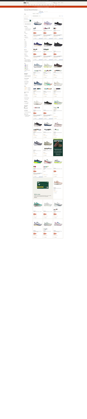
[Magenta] (35, 166)
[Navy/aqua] (57, 70)
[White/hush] (41, 70)
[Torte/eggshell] (59, 70)
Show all (25, 47)
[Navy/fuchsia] (45, 28)
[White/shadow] (50, 148)
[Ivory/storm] (46, 129)
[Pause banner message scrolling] (54, 6)
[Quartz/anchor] (36, 88)
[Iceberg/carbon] (46, 49)
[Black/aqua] (58, 107)
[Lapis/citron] (48, 49)
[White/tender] (45, 70)
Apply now (35, 197)
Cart (62, 2)
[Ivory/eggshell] (55, 88)
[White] (34, 107)
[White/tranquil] (45, 166)
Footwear (28, 8)
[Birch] (38, 70)
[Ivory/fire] (48, 88)
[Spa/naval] (55, 129)
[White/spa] (46, 70)
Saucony (25, 8)
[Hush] (61, 70)
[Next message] (53, 6)
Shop (28, 2)
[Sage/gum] (46, 148)
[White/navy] (39, 129)
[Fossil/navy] (47, 148)
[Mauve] (36, 107)
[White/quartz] (51, 129)
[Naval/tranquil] (39, 88)
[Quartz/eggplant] (56, 88)
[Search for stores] (30, 20)
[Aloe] (48, 28)
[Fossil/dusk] (34, 28)
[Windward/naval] (34, 88)
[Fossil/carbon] (45, 148)
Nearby (30, 19)
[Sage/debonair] (40, 88)
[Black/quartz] (36, 129)
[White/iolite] (56, 129)
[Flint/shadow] (47, 129)
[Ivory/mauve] (48, 70)
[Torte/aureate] (47, 70)
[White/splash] (54, 107)
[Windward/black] (51, 148)
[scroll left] (33, 70)
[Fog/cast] (60, 70)
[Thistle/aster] (46, 229)
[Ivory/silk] (54, 129)
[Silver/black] (35, 129)
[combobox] (44, 2)
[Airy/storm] (45, 229)
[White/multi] (45, 88)
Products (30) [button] (41, 11)
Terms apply (46, 196)
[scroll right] (41, 70)
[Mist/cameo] (44, 229)
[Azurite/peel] (34, 49)
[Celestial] (34, 70)
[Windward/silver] (47, 88)
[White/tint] (36, 70)
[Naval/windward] (35, 88)
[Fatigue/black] (48, 129)
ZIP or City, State (26, 19)
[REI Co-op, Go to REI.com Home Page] (25, 3)
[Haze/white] (40, 70)
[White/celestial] (55, 107)
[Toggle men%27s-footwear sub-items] (24, 30)
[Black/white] (35, 28)
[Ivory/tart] (56, 107)
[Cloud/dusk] (35, 49)
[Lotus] (37, 107)
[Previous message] (32, 6)
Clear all (40, 13)
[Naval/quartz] (58, 88)
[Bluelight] (39, 107)
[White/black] (46, 28)
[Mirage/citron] (34, 166)
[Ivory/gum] (55, 70)
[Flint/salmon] (55, 28)
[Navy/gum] (45, 129)
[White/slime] (48, 166)
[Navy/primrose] (45, 49)
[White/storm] (37, 70)
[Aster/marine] (44, 28)
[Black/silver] (56, 70)
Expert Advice (46, 11)
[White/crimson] (40, 129)
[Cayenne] (35, 107)
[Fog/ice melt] (54, 88)
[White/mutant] (51, 70)
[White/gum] (50, 88)
